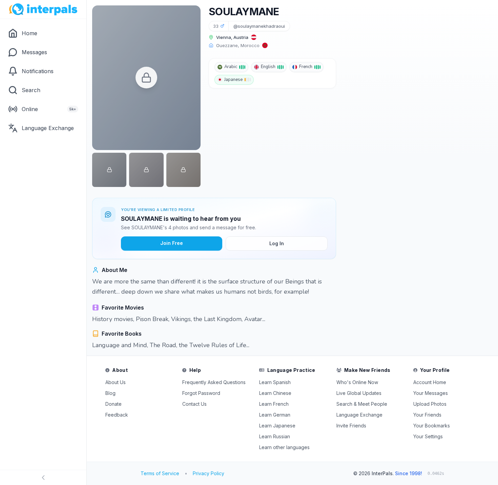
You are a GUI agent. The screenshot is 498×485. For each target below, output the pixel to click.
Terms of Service (160, 473)
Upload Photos (430, 404)
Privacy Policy (208, 473)
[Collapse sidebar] (43, 477)
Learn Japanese (277, 425)
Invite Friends (351, 425)
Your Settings (428, 436)
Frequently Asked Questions (214, 382)
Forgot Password (201, 393)
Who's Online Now (357, 382)
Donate (113, 404)
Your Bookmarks (431, 425)
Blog (110, 393)
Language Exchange (359, 415)
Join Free (171, 243)
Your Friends (427, 415)
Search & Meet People (361, 404)
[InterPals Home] (43, 9)
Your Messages (430, 393)
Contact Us (194, 404)
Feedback (116, 415)
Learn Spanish (275, 382)
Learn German (274, 415)
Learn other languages (284, 447)
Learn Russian (274, 436)
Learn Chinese (275, 393)
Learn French (274, 404)
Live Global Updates (358, 393)
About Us (115, 382)
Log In (276, 243)
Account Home (429, 382)
